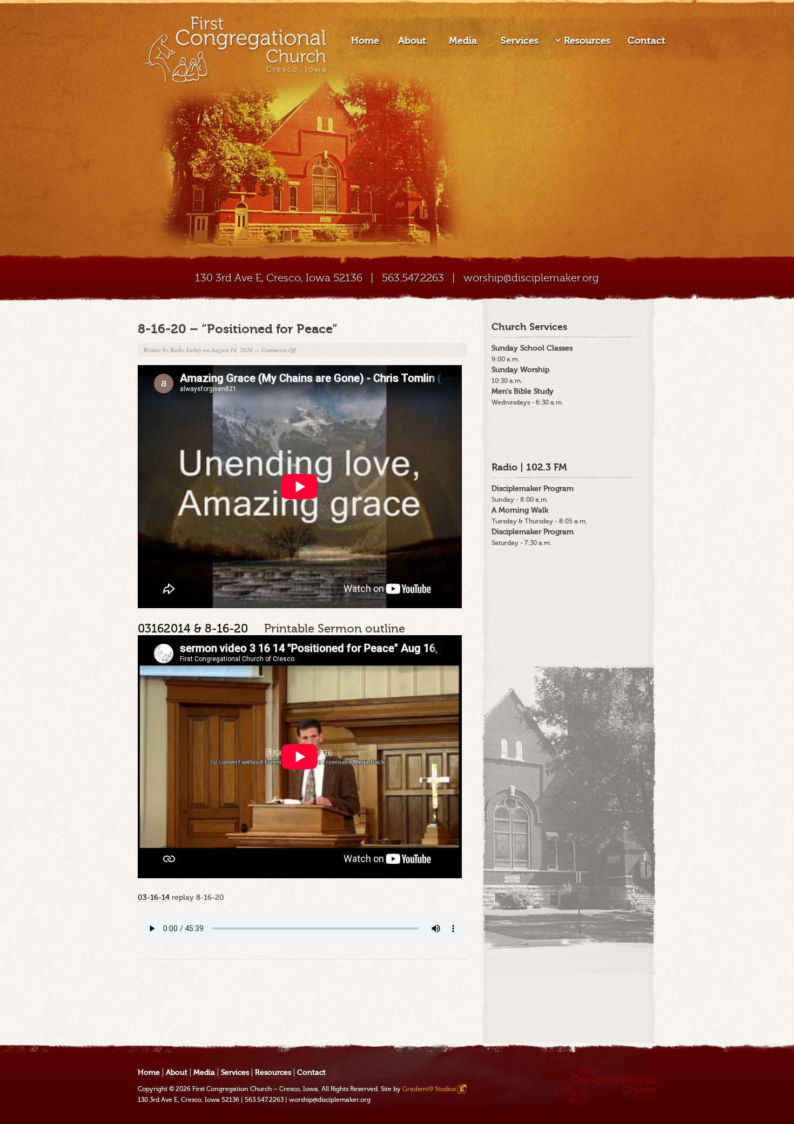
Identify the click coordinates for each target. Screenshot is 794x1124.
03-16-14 (154, 897)
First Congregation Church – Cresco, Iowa (255, 1089)
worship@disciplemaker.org (531, 278)
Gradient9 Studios (429, 1089)
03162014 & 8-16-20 (201, 628)
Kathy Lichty (185, 350)
